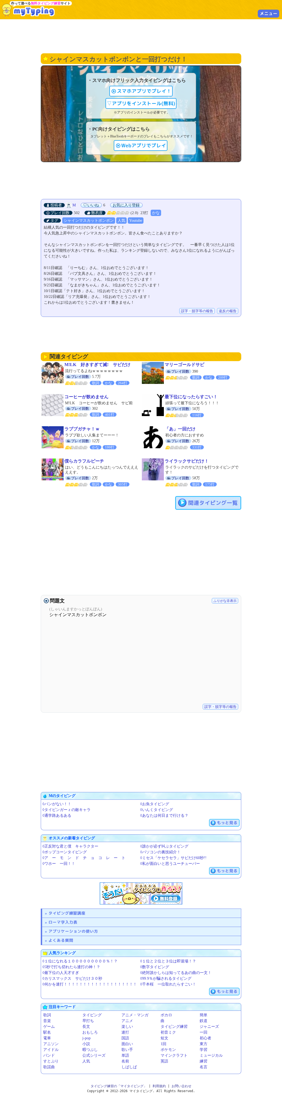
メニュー (268, 13)
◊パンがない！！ (56, 804)
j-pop (86, 1038)
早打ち (88, 1021)
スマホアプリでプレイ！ (144, 91)
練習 (203, 1061)
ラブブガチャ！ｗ (82, 429)
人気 (121, 220)
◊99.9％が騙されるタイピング (165, 978)
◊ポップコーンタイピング (64, 852)
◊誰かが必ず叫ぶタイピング (164, 846)
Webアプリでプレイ (143, 145)
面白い (127, 1044)
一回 (203, 1032)
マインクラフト (174, 1055)
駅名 (47, 1032)
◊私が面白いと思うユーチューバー (170, 864)
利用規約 (159, 1086)
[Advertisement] (141, 35)
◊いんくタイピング (156, 810)
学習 (203, 1050)
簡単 (203, 1015)
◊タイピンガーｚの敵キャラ (66, 810)
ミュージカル (211, 1055)
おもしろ (90, 1032)
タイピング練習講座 (66, 913)
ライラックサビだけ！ (187, 461)
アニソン (51, 1044)
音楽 (47, 1021)
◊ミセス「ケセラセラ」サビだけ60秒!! (173, 858)
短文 (164, 1038)
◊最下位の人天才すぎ (60, 973)
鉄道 (203, 1021)
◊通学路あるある (56, 815)
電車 (47, 1038)
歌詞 (47, 1015)
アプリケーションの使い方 (73, 931)
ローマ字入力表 (62, 922)
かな (156, 213)
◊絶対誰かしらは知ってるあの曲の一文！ (176, 973)
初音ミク (168, 1032)
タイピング (92, 1015)
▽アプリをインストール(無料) (141, 103)
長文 (86, 1027)
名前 (125, 1061)
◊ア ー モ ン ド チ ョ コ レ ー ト (83, 858)
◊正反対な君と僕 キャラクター (70, 846)
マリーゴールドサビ (184, 364)
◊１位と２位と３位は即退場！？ (168, 961)
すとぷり (51, 1061)
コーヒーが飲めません (86, 396)
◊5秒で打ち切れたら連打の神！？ (71, 967)
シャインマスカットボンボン (89, 220)
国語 (125, 1038)
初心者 (205, 1038)
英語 (164, 1061)
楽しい (127, 1027)
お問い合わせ (181, 1086)
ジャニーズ (209, 1027)
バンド (49, 1055)
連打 (125, 1032)
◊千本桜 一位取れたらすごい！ (168, 984)
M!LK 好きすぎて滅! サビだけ (97, 364)
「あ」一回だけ (180, 429)
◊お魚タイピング (154, 804)
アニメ (127, 1021)
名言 (203, 1067)
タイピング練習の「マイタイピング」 (119, 1086)
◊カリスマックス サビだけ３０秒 (72, 978)
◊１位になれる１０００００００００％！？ (80, 961)
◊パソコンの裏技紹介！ (160, 852)
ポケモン (168, 1050)
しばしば (129, 1067)
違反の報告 (228, 311)
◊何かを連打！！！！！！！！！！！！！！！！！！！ (89, 984)
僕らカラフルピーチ (84, 461)
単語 (125, 1055)
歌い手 (127, 1050)
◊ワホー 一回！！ (58, 864)
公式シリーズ (93, 1055)
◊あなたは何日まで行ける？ (164, 815)
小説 (86, 1044)
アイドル (51, 1050)
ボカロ (166, 1015)
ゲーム (49, 1027)
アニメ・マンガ (134, 1015)
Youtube (135, 220)
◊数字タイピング (154, 967)
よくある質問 (60, 940)
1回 (163, 1044)
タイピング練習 (174, 1027)
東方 (203, 1044)
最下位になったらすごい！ (191, 396)
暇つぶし (90, 1050)
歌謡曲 (49, 1067)
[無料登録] (141, 893)
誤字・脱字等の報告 (197, 311)
